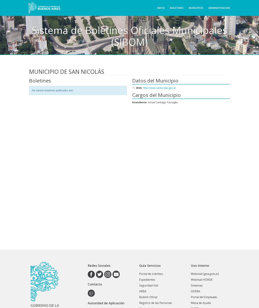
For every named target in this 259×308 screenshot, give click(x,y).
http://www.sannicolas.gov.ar (159, 88)
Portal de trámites (151, 274)
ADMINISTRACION (219, 8)
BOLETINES (176, 8)
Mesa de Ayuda (201, 303)
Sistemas (197, 285)
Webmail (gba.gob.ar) (205, 274)
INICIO (161, 8)
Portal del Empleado (204, 297)
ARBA (142, 291)
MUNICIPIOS (196, 8)
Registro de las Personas (155, 303)
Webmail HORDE (202, 280)
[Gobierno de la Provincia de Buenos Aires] (44, 8)
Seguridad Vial (148, 285)
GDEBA (195, 291)
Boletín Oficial (148, 297)
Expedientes (147, 280)
